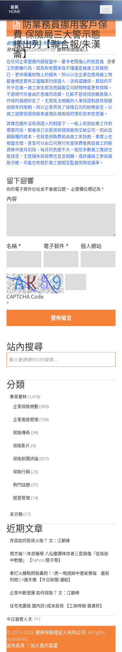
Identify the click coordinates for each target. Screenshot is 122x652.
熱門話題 (21, 485)
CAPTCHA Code (25, 296)
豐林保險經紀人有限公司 (60, 632)
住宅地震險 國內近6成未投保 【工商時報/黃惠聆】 (57, 606)
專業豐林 (18, 396)
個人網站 (91, 246)
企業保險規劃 (25, 406)
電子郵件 (56, 246)
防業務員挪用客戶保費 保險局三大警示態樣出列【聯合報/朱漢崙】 (60, 39)
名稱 (14, 246)
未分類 (16, 514)
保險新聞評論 (25, 458)
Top (106, 636)
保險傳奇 (21, 432)
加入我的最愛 (44, 645)
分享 (111, 61)
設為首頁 (16, 645)
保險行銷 (21, 471)
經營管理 (21, 498)
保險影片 (21, 445)
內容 (12, 198)
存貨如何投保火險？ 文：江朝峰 (40, 540)
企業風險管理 (25, 419)
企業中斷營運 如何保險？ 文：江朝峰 (44, 593)
